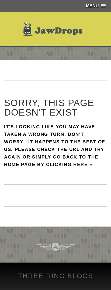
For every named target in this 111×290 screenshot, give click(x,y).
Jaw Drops (55, 29)
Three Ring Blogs (55, 275)
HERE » (82, 164)
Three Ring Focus (55, 247)
